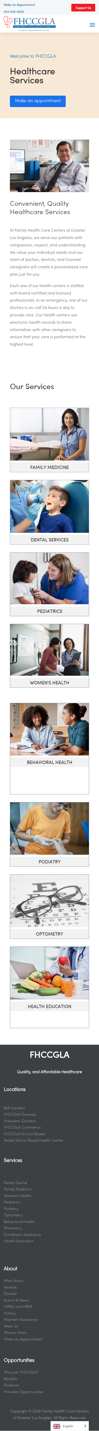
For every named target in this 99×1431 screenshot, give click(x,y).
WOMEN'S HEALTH (49, 682)
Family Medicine (17, 1189)
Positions (11, 1385)
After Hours (14, 1281)
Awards (10, 1287)
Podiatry (11, 1209)
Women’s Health (17, 1196)
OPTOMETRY (49, 934)
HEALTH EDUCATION (49, 1006)
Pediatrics (12, 1202)
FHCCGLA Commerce (22, 1127)
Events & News (16, 1300)
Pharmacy (13, 1228)
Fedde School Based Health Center (33, 1140)
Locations (15, 1089)
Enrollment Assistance (22, 1235)
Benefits (10, 1379)
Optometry (13, 1215)
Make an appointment (38, 101)
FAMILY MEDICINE (49, 467)
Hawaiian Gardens (20, 1121)
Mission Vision (15, 1333)
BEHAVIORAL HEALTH (49, 762)
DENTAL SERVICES (50, 539)
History (10, 1313)
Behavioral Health (19, 1222)
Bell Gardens (14, 1108)
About (10, 1269)
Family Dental (15, 1183)
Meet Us (11, 1326)
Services (13, 1160)
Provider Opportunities (23, 1392)
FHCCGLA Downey (20, 1114)
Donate (10, 1294)
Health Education (19, 1241)
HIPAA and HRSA (18, 1307)
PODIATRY (50, 861)
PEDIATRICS (49, 611)
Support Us (83, 8)
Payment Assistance (21, 1320)
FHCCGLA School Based (24, 1134)
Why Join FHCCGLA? (21, 1372)
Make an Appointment (23, 1339)
